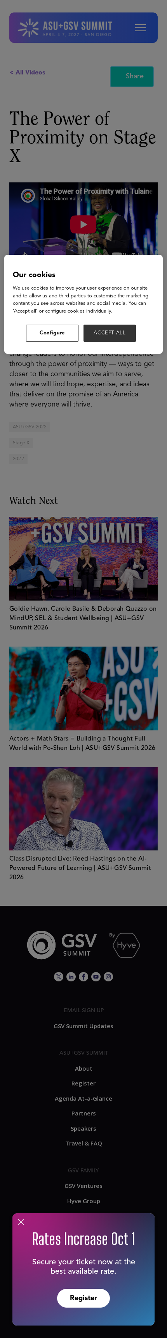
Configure (52, 333)
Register (83, 1298)
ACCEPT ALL (110, 333)
